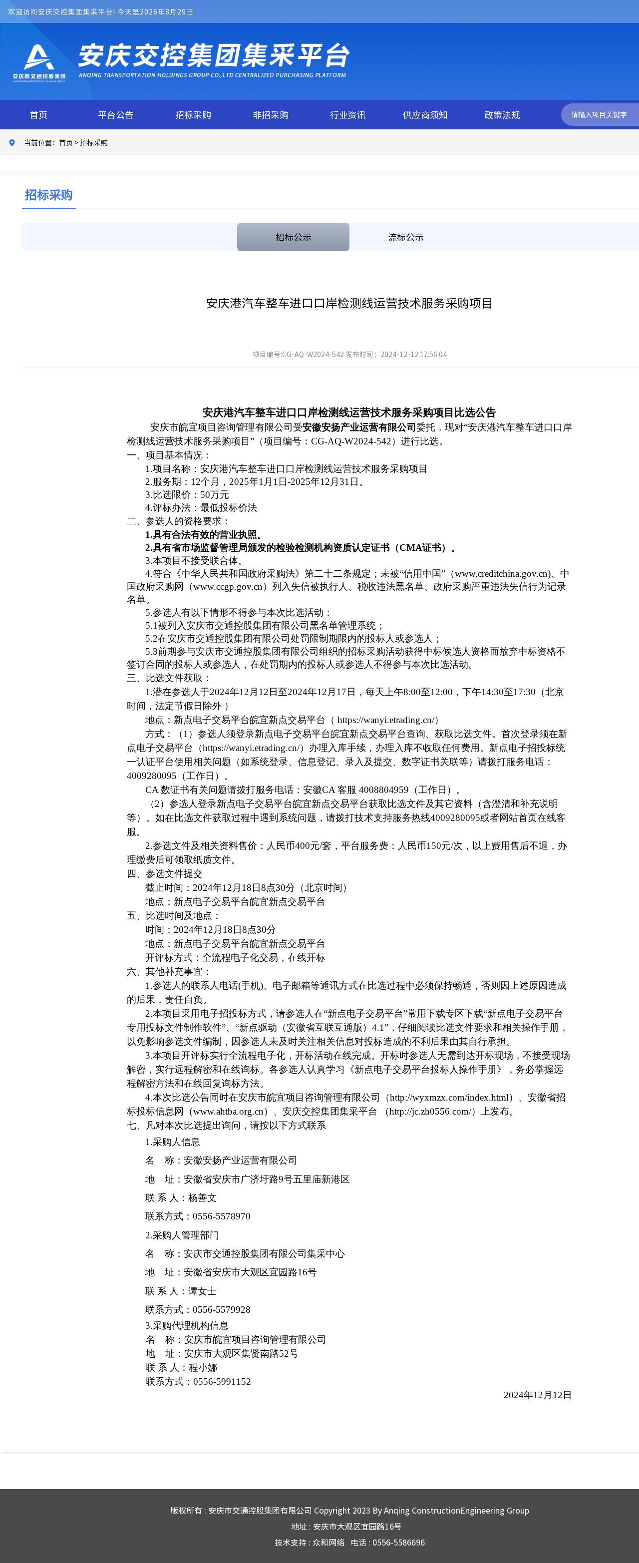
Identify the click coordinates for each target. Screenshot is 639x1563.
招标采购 (193, 114)
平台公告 (116, 114)
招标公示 (294, 237)
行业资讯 (348, 114)
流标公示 (406, 237)
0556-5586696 (398, 1542)
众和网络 (328, 1542)
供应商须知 (425, 114)
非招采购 (271, 114)
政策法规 (502, 114)
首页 (38, 114)
